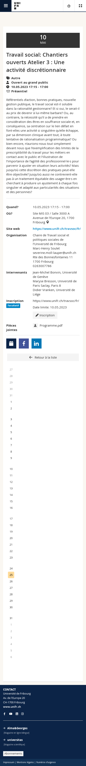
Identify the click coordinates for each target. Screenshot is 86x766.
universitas (15, 740)
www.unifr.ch (12, 707)
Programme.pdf (51, 325)
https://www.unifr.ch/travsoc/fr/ (56, 228)
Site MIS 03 (41, 213)
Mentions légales (25, 762)
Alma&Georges (17, 728)
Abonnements (13, 753)
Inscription (47, 315)
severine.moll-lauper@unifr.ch (54, 253)
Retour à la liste (45, 357)
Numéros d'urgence (46, 762)
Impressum (8, 762)
